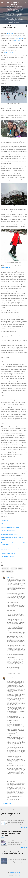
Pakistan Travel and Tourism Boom (9, 523)
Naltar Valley (14, 568)
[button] (26, 26)
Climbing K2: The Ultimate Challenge (9, 534)
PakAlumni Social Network (7, 556)
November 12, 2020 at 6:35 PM (14, 777)
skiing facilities (19, 38)
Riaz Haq (9, 577)
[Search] (26, 3)
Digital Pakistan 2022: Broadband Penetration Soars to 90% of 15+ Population (11, 833)
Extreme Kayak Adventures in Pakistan (10, 527)
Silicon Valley (17, 40)
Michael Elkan (17, 875)
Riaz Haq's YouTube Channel (8, 553)
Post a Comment (7, 803)
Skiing (3, 571)
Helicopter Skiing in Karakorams (8, 530)
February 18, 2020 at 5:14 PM (13, 673)
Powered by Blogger (15, 872)
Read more (24, 827)
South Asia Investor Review (14, 3)
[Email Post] (2, 565)
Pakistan (20, 568)
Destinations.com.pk (8, 52)
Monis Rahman (10, 33)
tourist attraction (6, 267)
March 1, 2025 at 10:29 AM (13, 799)
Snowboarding (9, 571)
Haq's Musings (4, 520)
